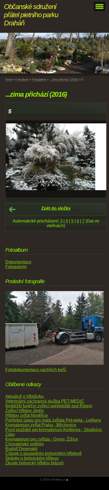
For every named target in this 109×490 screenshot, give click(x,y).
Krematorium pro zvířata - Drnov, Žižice (41, 439)
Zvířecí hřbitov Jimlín (24, 410)
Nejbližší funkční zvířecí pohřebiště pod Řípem (48, 406)
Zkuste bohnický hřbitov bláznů (34, 463)
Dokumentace (18, 262)
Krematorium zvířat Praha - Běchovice (40, 425)
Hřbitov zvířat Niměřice (26, 415)
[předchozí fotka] (14, 159)
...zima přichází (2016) (63, 79)
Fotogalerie (39, 79)
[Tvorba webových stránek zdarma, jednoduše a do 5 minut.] (67, 480)
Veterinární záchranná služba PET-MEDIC (44, 401)
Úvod (8, 79)
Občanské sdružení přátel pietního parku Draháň (31, 15)
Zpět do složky (56, 208)
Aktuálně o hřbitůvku (24, 396)
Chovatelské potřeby (24, 444)
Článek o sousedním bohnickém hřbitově (43, 453)
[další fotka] (97, 159)
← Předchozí (12, 209)
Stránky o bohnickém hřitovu (31, 458)
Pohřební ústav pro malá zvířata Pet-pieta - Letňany (53, 420)
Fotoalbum (22, 79)
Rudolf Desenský (21, 448)
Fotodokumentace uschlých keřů (35, 369)
